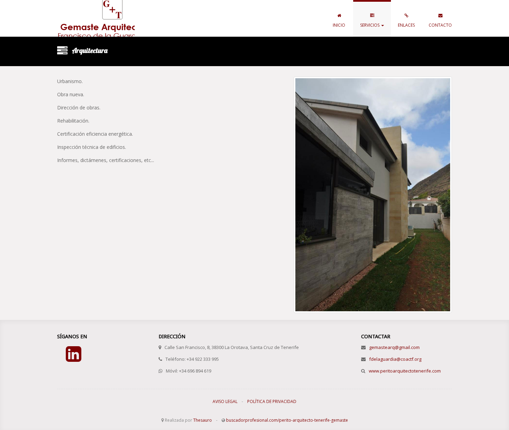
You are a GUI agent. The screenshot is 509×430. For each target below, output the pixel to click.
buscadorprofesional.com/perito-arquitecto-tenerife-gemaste (287, 420)
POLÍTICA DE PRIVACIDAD (271, 401)
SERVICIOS (370, 25)
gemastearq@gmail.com (394, 347)
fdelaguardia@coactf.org (395, 359)
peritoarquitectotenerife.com (96, 18)
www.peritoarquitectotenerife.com (405, 371)
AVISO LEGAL (225, 401)
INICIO (339, 25)
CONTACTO (440, 25)
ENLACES (406, 25)
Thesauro (202, 420)
